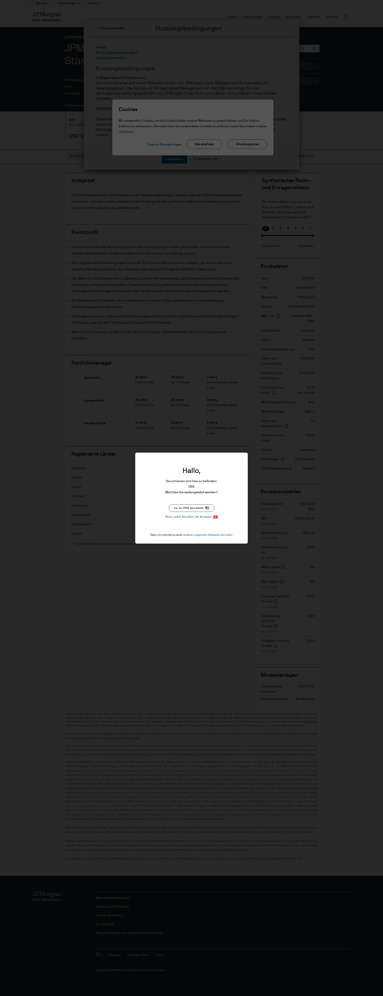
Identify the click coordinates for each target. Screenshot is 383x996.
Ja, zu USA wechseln (189, 508)
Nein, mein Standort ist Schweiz (189, 516)
